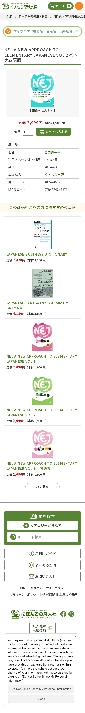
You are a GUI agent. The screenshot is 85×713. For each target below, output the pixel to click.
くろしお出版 (54, 174)
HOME (23, 588)
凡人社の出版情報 (39, 628)
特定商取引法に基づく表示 (59, 594)
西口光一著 (53, 152)
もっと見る (41, 486)
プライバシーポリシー (24, 594)
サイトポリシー (56, 588)
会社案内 (36, 588)
